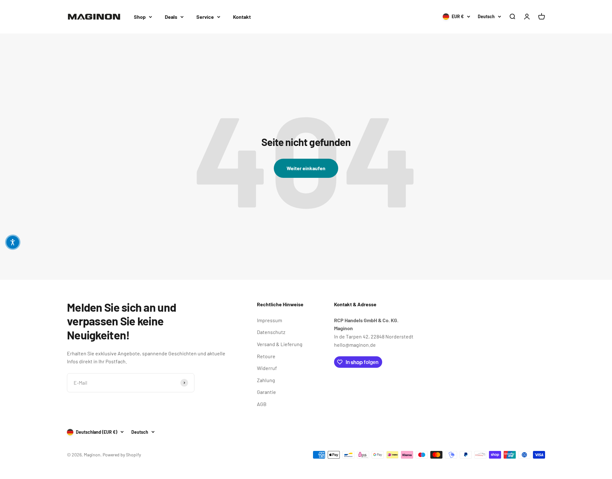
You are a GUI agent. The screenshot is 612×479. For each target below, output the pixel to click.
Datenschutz (271, 332)
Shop (140, 17)
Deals (171, 17)
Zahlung (266, 380)
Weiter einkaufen (306, 168)
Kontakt (242, 17)
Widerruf (267, 368)
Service (205, 17)
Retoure (266, 356)
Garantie (266, 392)
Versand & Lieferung (279, 344)
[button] (12, 242)
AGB (261, 404)
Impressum (269, 320)
